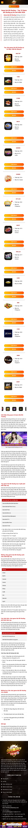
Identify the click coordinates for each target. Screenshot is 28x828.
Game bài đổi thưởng (10, 15)
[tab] (14, 500)
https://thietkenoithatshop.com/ (10, 807)
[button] (2, 2)
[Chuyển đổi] (2, 709)
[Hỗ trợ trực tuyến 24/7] (24, 824)
